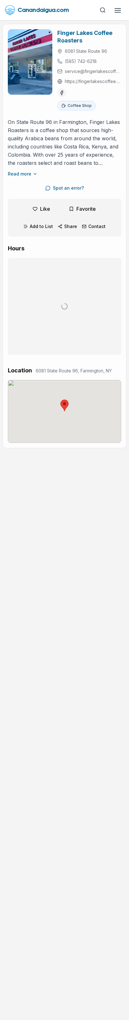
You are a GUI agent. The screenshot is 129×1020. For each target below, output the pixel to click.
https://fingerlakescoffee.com (93, 81)
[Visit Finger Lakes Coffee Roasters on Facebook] (61, 92)
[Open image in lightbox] (30, 62)
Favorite (86, 209)
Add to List (41, 226)
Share (70, 226)
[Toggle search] (102, 10)
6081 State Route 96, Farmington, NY (74, 370)
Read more (19, 173)
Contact (97, 226)
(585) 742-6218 (81, 61)
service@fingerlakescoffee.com (93, 71)
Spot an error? (68, 188)
